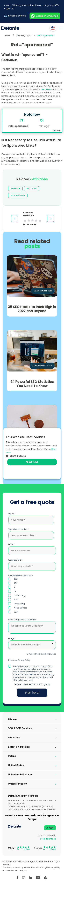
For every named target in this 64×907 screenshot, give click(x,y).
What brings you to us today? (22, 619)
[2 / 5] (28, 220)
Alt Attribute (15, 188)
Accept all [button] (32, 461)
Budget (12, 638)
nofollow (46, 89)
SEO (56, 5)
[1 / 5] (25, 220)
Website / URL (15, 560)
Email (11, 544)
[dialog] (32, 453)
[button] (32, 455)
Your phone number (18, 529)
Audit (16, 599)
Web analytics (20, 607)
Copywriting (19, 603)
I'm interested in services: (20, 575)
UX (15, 591)
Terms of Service (14, 870)
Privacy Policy (24, 660)
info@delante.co (17, 15)
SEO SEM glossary (24, 35)
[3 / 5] (32, 220)
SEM (8, 8)
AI (13, 8)
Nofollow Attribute (18, 195)
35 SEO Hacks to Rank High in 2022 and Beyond (32, 309)
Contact (49, 827)
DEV (15, 612)
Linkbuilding (19, 595)
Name (11, 513)
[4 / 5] (36, 220)
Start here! (32, 693)
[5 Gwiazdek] (40, 220)
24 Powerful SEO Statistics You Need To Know (32, 384)
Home (7, 35)
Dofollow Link (31, 188)
